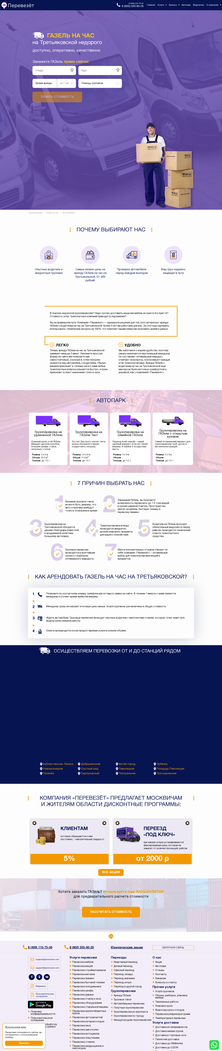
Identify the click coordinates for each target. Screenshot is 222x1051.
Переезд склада (123, 974)
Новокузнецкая (53, 769)
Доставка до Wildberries (169, 1044)
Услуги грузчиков (164, 991)
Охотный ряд (89, 769)
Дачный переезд (123, 966)
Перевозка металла (83, 974)
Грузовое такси (122, 1000)
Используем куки (15, 1027)
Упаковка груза (163, 1006)
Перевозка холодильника (86, 987)
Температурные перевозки (170, 1018)
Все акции (111, 872)
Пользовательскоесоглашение (42, 1019)
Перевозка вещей (82, 966)
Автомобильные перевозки (129, 1004)
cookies (9, 1037)
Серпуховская (90, 773)
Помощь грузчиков (92, 83)
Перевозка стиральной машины (90, 1007)
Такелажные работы (167, 1002)
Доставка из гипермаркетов (171, 1027)
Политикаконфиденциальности (43, 1013)
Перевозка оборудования (87, 1003)
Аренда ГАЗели (122, 996)
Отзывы (159, 970)
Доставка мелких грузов (169, 1031)
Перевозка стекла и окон (86, 999)
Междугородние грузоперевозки (132, 1020)
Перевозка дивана (82, 995)
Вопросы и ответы (166, 983)
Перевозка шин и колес (85, 1030)
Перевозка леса (81, 1026)
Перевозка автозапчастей (87, 1018)
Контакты (161, 974)
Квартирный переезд (126, 962)
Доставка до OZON (166, 1048)
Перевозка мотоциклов (85, 1034)
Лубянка (162, 764)
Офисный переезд (124, 970)
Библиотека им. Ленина (58, 764)
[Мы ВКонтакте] (47, 977)
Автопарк (160, 966)
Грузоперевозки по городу (129, 1016)
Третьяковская (166, 773)
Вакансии (160, 978)
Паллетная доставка (167, 1039)
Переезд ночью (123, 983)
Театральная (127, 773)
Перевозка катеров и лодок (88, 1022)
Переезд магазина (124, 978)
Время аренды (43, 83)
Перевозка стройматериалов (89, 970)
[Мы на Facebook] (32, 977)
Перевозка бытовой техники (88, 983)
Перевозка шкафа (82, 991)
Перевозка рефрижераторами (172, 1014)
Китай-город (127, 764)
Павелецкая (126, 769)
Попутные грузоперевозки (129, 1008)
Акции (158, 962)
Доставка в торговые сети (170, 1035)
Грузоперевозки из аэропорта (131, 1012)
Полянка (48, 773)
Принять (24, 1043)
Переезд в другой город (128, 987)
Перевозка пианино (83, 978)
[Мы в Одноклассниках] (39, 977)
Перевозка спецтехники (86, 1038)
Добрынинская (90, 764)
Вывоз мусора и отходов (169, 1010)
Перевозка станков (83, 1042)
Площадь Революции (170, 769)
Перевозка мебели (82, 962)
